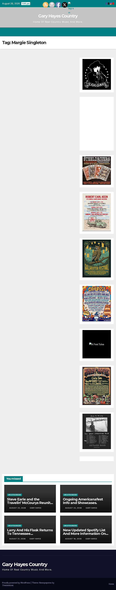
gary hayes (35, 508)
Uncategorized (14, 495)
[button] (100, 31)
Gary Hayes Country (58, 16)
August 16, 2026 (73, 539)
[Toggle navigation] (111, 31)
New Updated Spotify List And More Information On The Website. (84, 533)
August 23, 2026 (17, 508)
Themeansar (7, 585)
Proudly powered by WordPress (16, 583)
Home (111, 584)
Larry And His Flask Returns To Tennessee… (30, 532)
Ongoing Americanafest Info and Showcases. (83, 501)
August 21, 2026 (17, 539)
